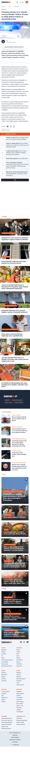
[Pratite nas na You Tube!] (28, 642)
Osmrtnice (7, 400)
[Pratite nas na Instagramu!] (24, 642)
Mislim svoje (4, 726)
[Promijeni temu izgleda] (17, 2)
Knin (17, 654)
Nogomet (18, 672)
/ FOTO (3, 474)
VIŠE (15, 180)
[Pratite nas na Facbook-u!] (21, 642)
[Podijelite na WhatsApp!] (14, 126)
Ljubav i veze (19, 705)
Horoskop (18, 707)
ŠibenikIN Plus (20, 716)
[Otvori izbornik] (27, 2)
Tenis (17, 682)
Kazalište (3, 693)
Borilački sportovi (20, 678)
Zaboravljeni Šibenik (6, 722)
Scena (3, 670)
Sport (18, 670)
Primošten (19, 664)
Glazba (3, 676)
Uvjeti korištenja (15, 737)
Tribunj (18, 652)
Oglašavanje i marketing (15, 739)
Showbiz (3, 672)
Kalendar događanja (17, 400)
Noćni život (4, 674)
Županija (19, 647)
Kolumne (4, 716)
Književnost (4, 697)
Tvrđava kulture (5, 691)
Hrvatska (3, 654)
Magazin (19, 689)
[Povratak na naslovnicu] (8, 2)
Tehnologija (19, 697)
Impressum (15, 735)
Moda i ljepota (20, 693)
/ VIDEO (3, 588)
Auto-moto (19, 699)
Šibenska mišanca (6, 728)
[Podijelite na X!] (11, 126)
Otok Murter (19, 660)
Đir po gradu (4, 664)
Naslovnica (3, 6)
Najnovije (3, 650)
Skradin (18, 658)
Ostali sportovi (20, 684)
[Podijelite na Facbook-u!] (7, 126)
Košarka (18, 674)
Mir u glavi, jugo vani (6, 720)
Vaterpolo (19, 680)
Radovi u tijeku (8, 402)
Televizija (3, 680)
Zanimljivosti (19, 711)
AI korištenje (15, 742)
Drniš (17, 656)
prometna (4, 129)
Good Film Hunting (6, 724)
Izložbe (3, 699)
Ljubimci (18, 709)
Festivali (3, 678)
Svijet (2, 658)
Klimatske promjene (6, 666)
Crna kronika (16, 6)
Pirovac (18, 662)
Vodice (18, 650)
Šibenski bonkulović (6, 718)
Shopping (18, 691)
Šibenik (3, 652)
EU (2, 656)
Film (2, 695)
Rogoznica (19, 666)
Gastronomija (20, 701)
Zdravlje (18, 695)
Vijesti (10, 6)
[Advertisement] (15, 199)
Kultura (4, 689)
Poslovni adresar (18, 402)
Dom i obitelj (19, 703)
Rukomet (18, 676)
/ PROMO (4, 216)
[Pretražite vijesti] (21, 2)
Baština (3, 701)
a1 (8, 130)
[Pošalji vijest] (23, 2)
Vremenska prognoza (7, 660)
